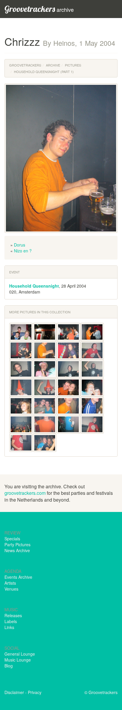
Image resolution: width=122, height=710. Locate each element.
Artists (10, 583)
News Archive (17, 550)
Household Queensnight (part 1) (44, 71)
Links (9, 627)
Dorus (19, 245)
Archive (53, 65)
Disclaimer (14, 692)
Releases (13, 615)
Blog (8, 666)
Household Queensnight (34, 286)
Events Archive (18, 577)
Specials (12, 539)
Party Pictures (17, 544)
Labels (10, 621)
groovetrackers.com (25, 492)
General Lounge (19, 654)
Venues (11, 589)
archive (39, 9)
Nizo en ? (23, 251)
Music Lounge (17, 660)
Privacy (34, 692)
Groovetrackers (25, 65)
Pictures (73, 65)
